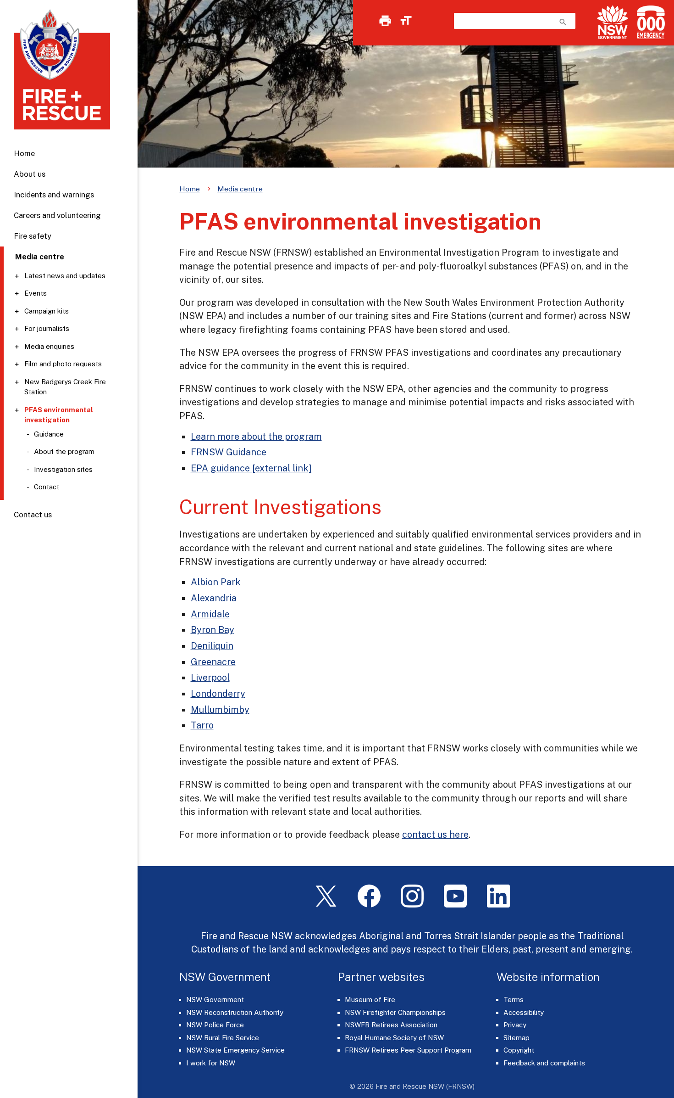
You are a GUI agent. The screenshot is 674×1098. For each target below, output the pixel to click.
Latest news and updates (64, 276)
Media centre (240, 189)
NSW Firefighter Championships (395, 1012)
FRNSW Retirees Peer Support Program (408, 1050)
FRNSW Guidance (228, 452)
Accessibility (523, 1012)
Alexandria (214, 598)
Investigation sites (63, 469)
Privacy (514, 1025)
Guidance (49, 434)
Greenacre (213, 661)
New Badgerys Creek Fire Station (65, 387)
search (563, 22)
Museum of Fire (370, 999)
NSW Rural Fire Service (222, 1038)
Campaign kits (46, 311)
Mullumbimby (220, 709)
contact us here (435, 834)
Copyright (518, 1050)
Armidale (210, 614)
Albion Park (216, 582)
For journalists (46, 328)
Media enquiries (49, 346)
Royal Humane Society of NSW (394, 1038)
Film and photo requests (63, 364)
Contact (46, 487)
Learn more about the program (256, 436)
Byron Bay (212, 629)
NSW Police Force (215, 1025)
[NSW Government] (612, 22)
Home (24, 153)
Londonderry (218, 693)
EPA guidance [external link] (251, 468)
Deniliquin (212, 645)
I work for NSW (210, 1063)
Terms (513, 999)
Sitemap (516, 1038)
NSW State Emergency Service (235, 1050)
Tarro (202, 725)
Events (35, 293)
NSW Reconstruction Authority (234, 1012)
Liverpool (210, 677)
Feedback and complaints (544, 1063)
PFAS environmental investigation (58, 415)
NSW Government (215, 999)
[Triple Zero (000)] (649, 22)
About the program (64, 451)
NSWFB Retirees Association (391, 1025)
